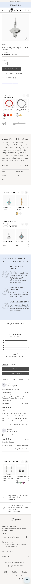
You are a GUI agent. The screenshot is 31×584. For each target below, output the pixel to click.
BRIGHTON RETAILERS (13, 578)
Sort (14, 379)
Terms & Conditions (14, 572)
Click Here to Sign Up (11, 546)
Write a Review (19, 374)
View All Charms (4, 123)
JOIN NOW (11, 499)
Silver (4, 63)
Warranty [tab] (23, 166)
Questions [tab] (13, 364)
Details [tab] (5, 166)
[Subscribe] (26, 537)
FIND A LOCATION (14, 511)
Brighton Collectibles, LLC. (12, 575)
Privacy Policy (5, 572)
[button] (2, 10)
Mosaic (4, 44)
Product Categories (24, 572)
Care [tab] (14, 166)
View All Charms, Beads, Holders (19, 123)
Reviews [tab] (5, 364)
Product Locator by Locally (10, 83)
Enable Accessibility (15, 1)
